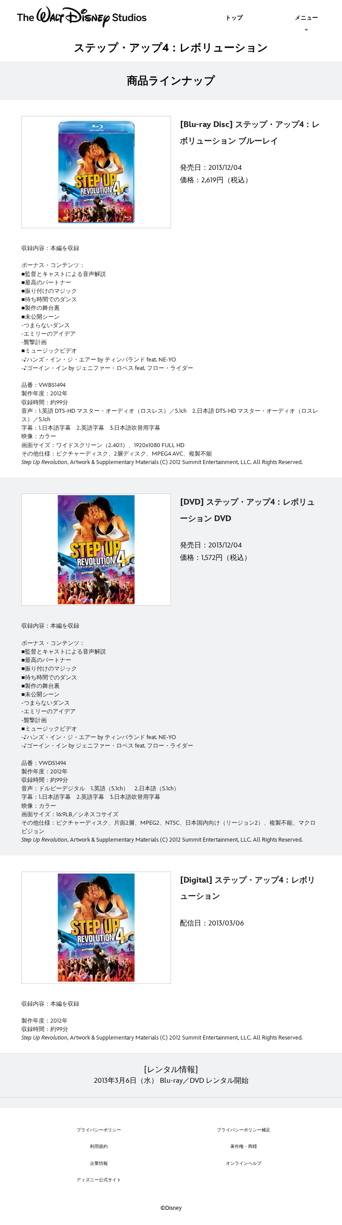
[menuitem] (234, 17)
